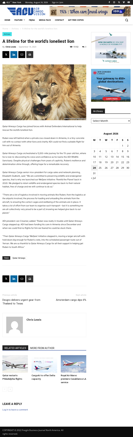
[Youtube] (129, 2)
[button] (126, 20)
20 (112, 162)
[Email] (21, 54)
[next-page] (10, 389)
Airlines (15, 28)
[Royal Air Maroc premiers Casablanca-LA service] (73, 364)
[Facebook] (109, 2)
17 (94, 162)
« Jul (93, 178)
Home (5, 28)
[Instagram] (114, 2)
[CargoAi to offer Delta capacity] (44, 364)
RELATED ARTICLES (15, 348)
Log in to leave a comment (15, 409)
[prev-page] (4, 389)
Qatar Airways (18, 258)
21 (117, 162)
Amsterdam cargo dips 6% (71, 299)
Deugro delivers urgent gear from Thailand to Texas (21, 301)
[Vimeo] (124, 2)
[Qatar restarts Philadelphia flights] (15, 364)
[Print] (29, 54)
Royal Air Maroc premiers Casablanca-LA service (73, 379)
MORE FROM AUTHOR (42, 348)
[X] (119, 2)
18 (100, 162)
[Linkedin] (13, 54)
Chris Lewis (11, 46)
